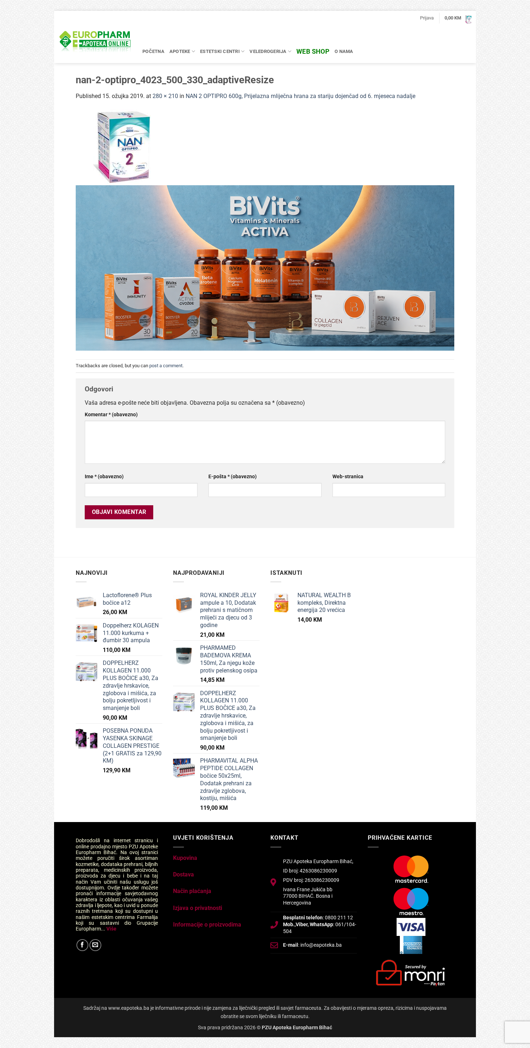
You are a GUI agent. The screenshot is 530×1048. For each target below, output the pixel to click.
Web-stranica (347, 477)
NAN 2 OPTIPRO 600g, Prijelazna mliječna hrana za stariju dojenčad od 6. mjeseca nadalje (300, 96)
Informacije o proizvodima (207, 924)
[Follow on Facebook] (82, 945)
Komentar (111, 415)
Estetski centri (220, 51)
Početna (153, 51)
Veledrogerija (267, 51)
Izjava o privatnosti (197, 908)
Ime (104, 477)
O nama (344, 51)
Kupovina (185, 857)
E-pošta (232, 477)
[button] (427, 18)
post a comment (165, 365)
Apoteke (179, 51)
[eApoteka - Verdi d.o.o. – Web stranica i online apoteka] (95, 42)
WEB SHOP (313, 51)
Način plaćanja (192, 891)
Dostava (183, 874)
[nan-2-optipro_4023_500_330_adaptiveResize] (126, 146)
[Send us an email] (95, 945)
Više (111, 929)
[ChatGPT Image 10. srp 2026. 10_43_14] (265, 267)
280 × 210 (165, 96)
